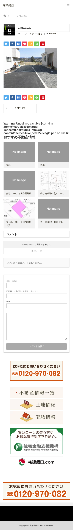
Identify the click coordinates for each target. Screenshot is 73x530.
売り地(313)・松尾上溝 (51, 222)
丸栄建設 (8, 5)
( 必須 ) (12, 281)
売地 (8, 165)
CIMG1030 (20, 108)
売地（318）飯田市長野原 (18, 193)
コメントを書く (35, 33)
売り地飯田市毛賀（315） (52, 193)
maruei (52, 33)
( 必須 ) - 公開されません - (22, 291)
